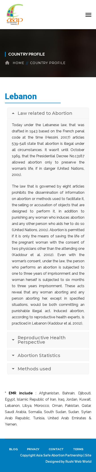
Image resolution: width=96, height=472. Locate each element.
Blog (13, 449)
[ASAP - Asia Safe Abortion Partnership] (15, 14)
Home (18, 63)
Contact (56, 449)
